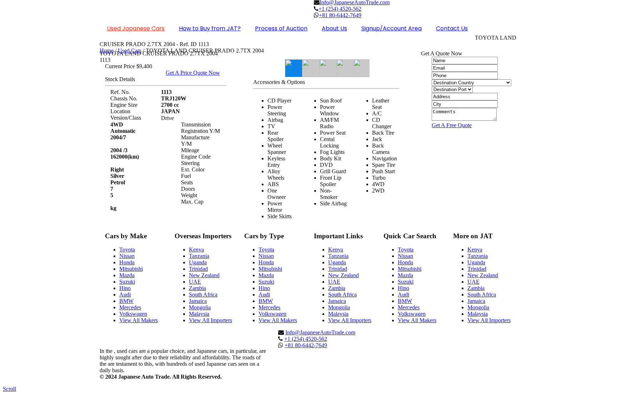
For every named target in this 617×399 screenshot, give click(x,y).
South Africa (203, 294)
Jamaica (198, 301)
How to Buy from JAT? (210, 28)
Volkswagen (133, 314)
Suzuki (127, 282)
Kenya (196, 249)
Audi (125, 294)
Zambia (197, 288)
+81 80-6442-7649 (306, 345)
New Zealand (204, 275)
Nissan (127, 256)
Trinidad (198, 269)
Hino (125, 288)
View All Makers (138, 320)
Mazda (127, 275)
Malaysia (199, 314)
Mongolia (200, 307)
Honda (127, 262)
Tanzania (199, 256)
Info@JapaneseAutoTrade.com (320, 332)
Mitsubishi (131, 269)
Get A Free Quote (452, 125)
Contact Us (452, 28)
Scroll (9, 389)
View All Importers (210, 320)
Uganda (198, 262)
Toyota (127, 249)
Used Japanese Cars (136, 28)
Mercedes (130, 307)
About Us (334, 28)
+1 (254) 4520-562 (339, 9)
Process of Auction (281, 28)
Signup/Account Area (391, 28)
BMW (126, 301)
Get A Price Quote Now (193, 73)
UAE (195, 282)
